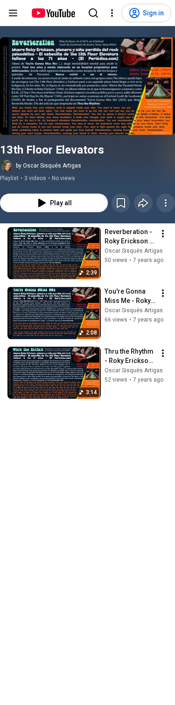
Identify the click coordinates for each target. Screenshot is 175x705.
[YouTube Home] (53, 13)
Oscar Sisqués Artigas (134, 251)
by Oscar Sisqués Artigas (48, 165)
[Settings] (112, 13)
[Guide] (13, 13)
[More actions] (165, 203)
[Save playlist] (121, 203)
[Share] (143, 203)
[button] (87, 86)
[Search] (93, 13)
